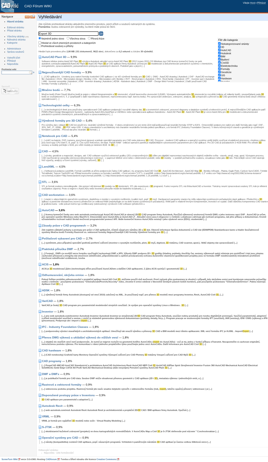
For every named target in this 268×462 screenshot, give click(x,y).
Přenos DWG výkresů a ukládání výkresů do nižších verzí (80, 337)
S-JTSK (47, 427)
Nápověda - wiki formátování (59, 453)
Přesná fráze (97, 38)
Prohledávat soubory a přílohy (57, 46)
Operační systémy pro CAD (60, 437)
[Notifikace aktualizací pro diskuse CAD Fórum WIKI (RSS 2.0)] (32, 17)
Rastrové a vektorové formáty (61, 384)
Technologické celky (56, 105)
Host (252, 3)
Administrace (14, 48)
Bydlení (225, 59)
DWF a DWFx (50, 374)
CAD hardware (51, 350)
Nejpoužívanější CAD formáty (61, 72)
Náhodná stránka (16, 39)
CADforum (51, 459)
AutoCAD (226, 50)
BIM (223, 56)
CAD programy (51, 361)
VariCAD (47, 300)
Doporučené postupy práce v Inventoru (68, 395)
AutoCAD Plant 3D (54, 57)
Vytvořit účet (13, 57)
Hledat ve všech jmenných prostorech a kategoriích (68, 43)
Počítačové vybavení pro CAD (62, 238)
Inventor (47, 311)
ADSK (46, 290)
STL (44, 181)
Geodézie (226, 72)
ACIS (45, 264)
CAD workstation (53, 194)
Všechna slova (77, 38)
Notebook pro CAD (54, 136)
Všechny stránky (16, 36)
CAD (45, 151)
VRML (46, 416)
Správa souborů (15, 51)
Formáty (225, 69)
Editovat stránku (15, 27)
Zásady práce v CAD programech (64, 225)
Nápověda (12, 64)
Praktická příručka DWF (57, 249)
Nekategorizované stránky (235, 44)
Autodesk (226, 53)
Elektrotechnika (229, 66)
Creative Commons (106, 459)
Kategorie (12, 42)
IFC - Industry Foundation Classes (65, 326)
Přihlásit (261, 3)
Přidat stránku (14, 30)
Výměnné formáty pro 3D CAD (62, 120)
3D (222, 47)
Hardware (226, 78)
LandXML (48, 166)
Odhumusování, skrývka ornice (63, 275)
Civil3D (225, 62)
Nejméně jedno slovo (52, 38)
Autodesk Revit (52, 405)
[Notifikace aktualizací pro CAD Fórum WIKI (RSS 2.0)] (27, 17)
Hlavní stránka (15, 21)
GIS (223, 75)
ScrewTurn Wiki (9, 459)
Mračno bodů (51, 90)
